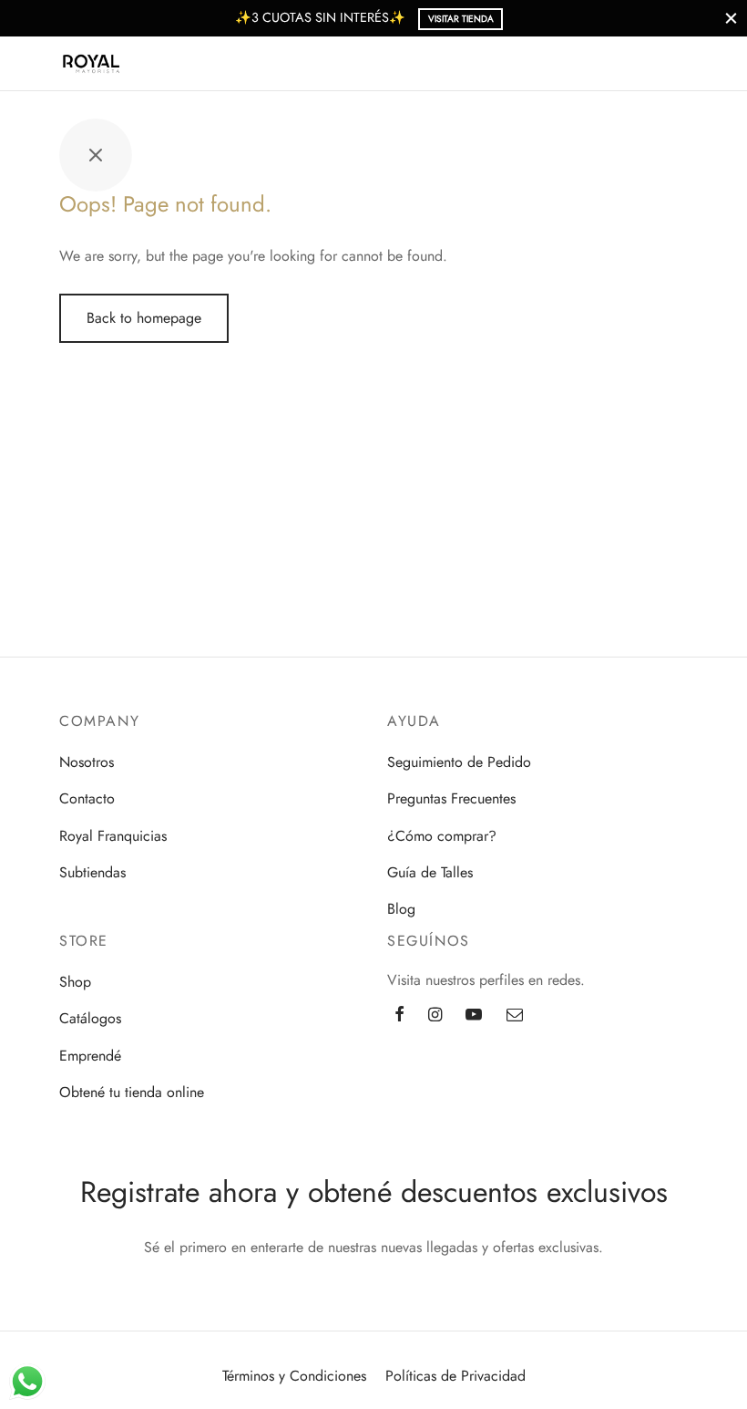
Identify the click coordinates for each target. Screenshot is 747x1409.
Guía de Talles (430, 872)
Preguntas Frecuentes (451, 798)
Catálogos (90, 1018)
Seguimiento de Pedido (459, 761)
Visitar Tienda (461, 19)
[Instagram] (435, 1015)
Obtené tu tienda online (131, 1092)
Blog (401, 908)
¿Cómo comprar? (441, 835)
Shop (75, 981)
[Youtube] (473, 1015)
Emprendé (90, 1055)
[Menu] (38, 63)
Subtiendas (92, 872)
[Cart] (709, 64)
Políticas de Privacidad (455, 1375)
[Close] (731, 18)
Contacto (87, 798)
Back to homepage (144, 317)
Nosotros (86, 761)
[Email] (514, 1015)
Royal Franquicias (113, 835)
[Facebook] (399, 1015)
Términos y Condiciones (294, 1375)
